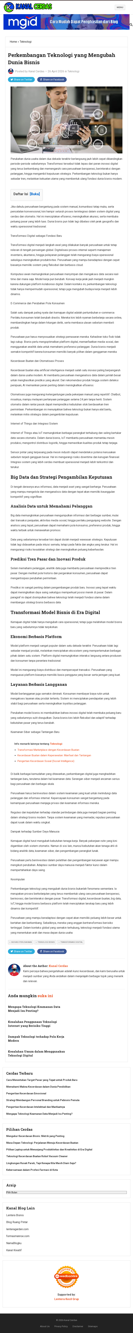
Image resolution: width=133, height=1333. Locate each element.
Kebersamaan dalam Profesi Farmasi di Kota (32, 1170)
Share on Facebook (53, 79)
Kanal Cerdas (36, 71)
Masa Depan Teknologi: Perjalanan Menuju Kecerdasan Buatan (42, 1142)
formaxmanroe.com (17, 1236)
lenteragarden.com (17, 1229)
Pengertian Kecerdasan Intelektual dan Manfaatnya (35, 1107)
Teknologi (26, 41)
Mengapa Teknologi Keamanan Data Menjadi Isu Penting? (39, 1113)
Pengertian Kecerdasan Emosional (26, 1093)
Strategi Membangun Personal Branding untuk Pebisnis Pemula (42, 1100)
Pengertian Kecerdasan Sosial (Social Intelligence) (45, 761)
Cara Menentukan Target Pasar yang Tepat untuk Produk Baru (41, 1080)
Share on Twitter (23, 79)
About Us (45, 1326)
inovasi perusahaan (21, 942)
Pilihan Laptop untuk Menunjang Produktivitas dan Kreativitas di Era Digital (49, 1149)
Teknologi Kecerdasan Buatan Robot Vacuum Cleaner (37, 1156)
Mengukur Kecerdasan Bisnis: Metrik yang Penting (35, 1136)
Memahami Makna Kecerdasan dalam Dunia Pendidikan (38, 1086)
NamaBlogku (13, 1243)
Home (13, 41)
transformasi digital (71, 942)
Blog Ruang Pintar (17, 1222)
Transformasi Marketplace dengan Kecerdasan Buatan (48, 749)
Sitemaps (92, 1326)
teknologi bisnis (46, 942)
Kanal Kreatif (14, 1250)
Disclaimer (78, 1326)
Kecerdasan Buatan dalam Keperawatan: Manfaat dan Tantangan (54, 755)
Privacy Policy (61, 1326)
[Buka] (35, 194)
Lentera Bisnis (15, 1215)
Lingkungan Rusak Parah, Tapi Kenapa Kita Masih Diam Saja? (41, 1163)
